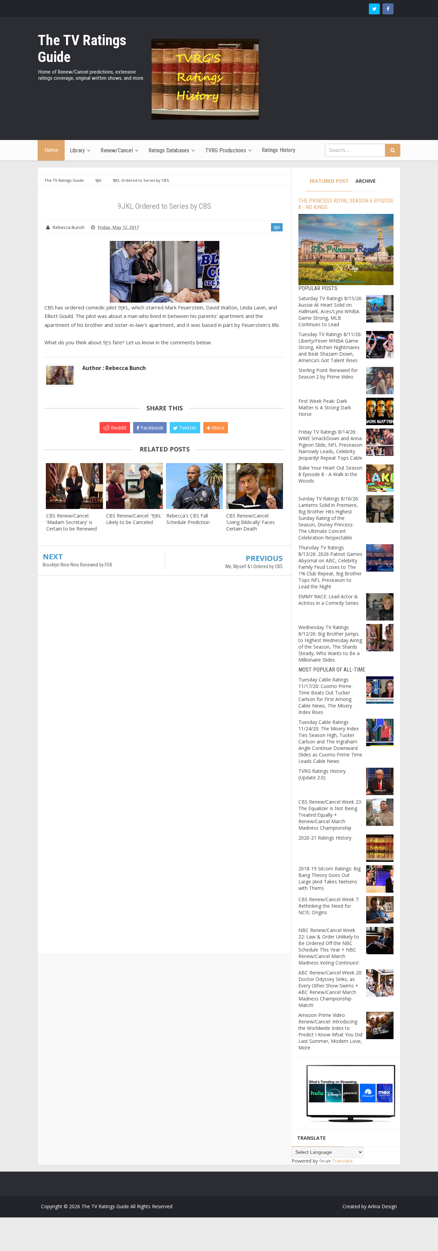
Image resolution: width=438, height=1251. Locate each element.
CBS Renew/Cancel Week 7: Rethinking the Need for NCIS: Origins (328, 906)
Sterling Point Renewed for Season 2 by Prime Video (328, 373)
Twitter (187, 427)
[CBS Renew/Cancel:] (74, 486)
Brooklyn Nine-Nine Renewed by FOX (77, 564)
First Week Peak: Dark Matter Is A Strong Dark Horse (324, 407)
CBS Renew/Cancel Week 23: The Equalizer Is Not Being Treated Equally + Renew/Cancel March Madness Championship (330, 815)
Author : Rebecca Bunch (114, 368)
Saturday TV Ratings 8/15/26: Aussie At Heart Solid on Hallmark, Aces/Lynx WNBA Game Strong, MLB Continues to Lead (330, 311)
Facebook (151, 427)
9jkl (276, 227)
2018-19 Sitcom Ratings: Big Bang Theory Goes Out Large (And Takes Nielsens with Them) (329, 878)
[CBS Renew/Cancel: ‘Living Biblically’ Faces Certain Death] (254, 486)
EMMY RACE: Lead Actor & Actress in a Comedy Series (328, 599)
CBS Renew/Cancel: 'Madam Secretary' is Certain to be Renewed (71, 522)
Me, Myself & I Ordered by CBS (254, 566)
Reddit (118, 427)
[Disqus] (164, 679)
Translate (342, 1161)
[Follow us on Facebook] (388, 8)
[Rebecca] (194, 486)
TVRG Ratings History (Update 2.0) (322, 774)
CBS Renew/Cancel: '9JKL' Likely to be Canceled (134, 518)
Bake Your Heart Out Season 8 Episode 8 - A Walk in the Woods (330, 474)
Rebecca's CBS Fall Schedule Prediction (188, 518)
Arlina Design (382, 1206)
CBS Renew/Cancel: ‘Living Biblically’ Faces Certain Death (250, 522)
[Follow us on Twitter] (374, 8)
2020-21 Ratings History (324, 837)
